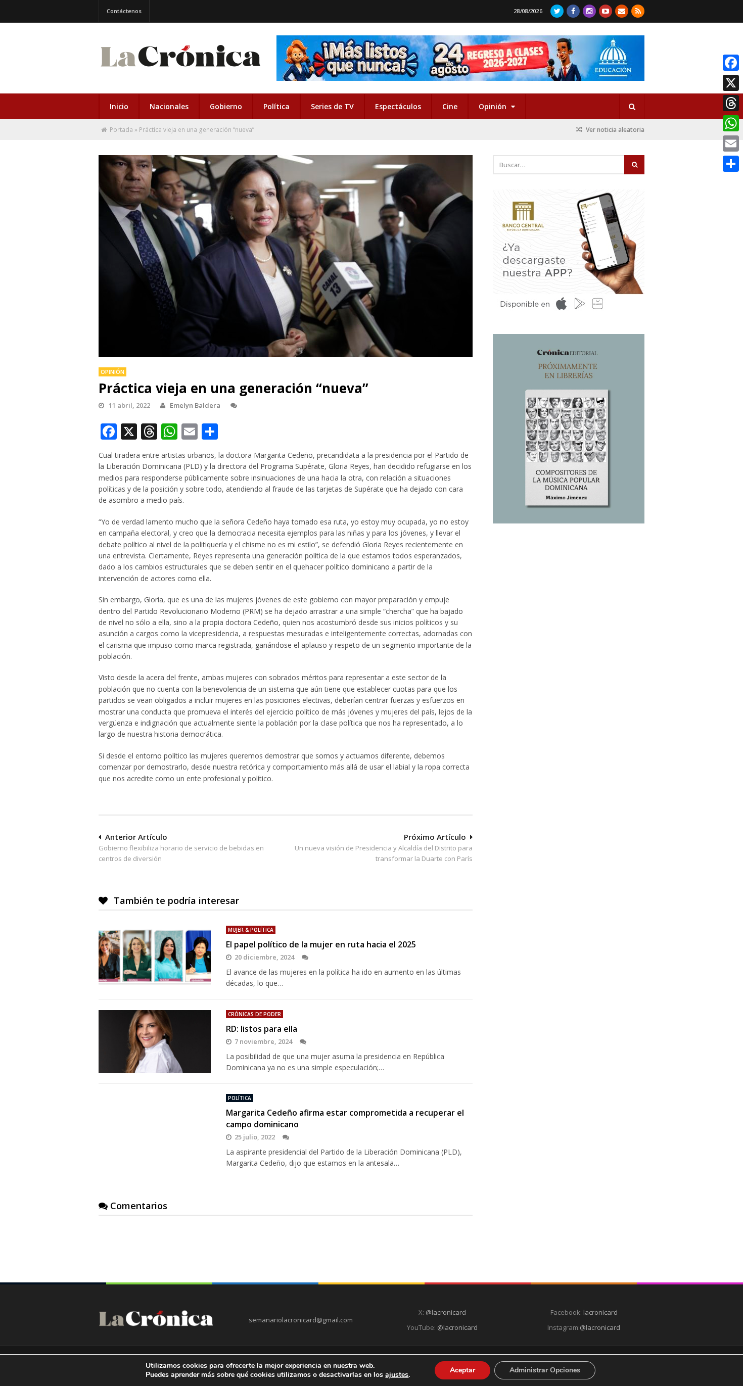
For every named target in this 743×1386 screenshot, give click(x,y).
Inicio (119, 106)
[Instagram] (589, 11)
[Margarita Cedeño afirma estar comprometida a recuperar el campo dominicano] (155, 1125)
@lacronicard (445, 1312)
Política (276, 106)
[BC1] (568, 313)
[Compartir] (731, 164)
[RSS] (637, 11)
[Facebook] (573, 11)
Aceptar (462, 1370)
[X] (731, 83)
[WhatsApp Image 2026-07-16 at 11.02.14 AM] (568, 520)
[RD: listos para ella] (155, 1041)
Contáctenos (124, 11)
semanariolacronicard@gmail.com (301, 1319)
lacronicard (600, 1312)
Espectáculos (398, 106)
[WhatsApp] (731, 123)
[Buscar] (631, 106)
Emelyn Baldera (195, 405)
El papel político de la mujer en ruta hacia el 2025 (321, 944)
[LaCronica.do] (180, 70)
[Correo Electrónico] (621, 11)
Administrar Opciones (544, 1370)
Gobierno (226, 106)
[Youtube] (605, 11)
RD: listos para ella (261, 1028)
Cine (449, 106)
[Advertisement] (568, 605)
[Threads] (731, 103)
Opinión (493, 106)
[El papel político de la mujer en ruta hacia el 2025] (155, 957)
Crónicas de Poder (254, 1014)
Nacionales (169, 106)
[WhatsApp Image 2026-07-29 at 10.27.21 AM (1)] (460, 58)
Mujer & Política (250, 929)
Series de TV (332, 106)
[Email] (731, 143)
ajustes (396, 1374)
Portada (121, 129)
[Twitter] (557, 11)
